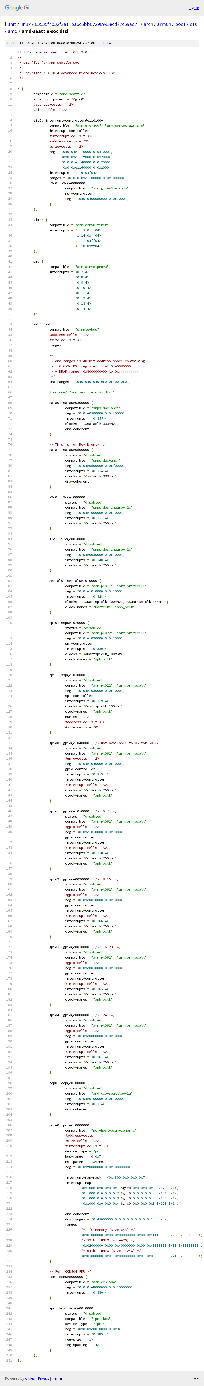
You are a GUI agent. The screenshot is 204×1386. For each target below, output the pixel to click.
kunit (10, 24)
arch (148, 24)
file (107, 43)
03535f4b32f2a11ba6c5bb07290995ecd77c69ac (84, 24)
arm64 (164, 24)
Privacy (43, 1378)
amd (12, 31)
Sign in (194, 7)
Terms (57, 1378)
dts (193, 24)
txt (183, 1378)
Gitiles (30, 1378)
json (195, 1378)
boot (180, 24)
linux (25, 24)
